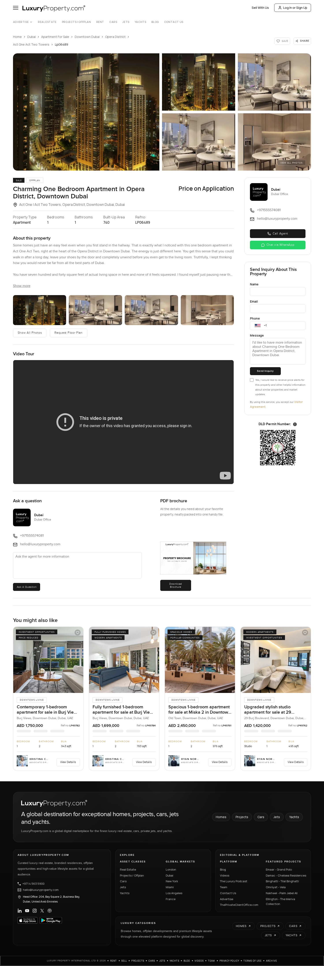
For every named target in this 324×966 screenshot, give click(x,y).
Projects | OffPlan (76, 22)
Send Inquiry (265, 371)
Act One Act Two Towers (31, 44)
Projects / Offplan (132, 875)
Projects (242, 817)
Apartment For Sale (55, 37)
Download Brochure (175, 585)
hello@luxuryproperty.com (41, 890)
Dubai (31, 37)
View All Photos (291, 163)
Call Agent (280, 233)
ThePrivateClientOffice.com (239, 905)
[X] (42, 911)
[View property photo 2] (198, 82)
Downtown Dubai (87, 37)
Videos (224, 875)
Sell (124, 961)
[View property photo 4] (198, 142)
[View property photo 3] (274, 82)
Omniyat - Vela (276, 887)
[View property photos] (86, 112)
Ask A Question (26, 586)
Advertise (21, 22)
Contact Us (173, 22)
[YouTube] (27, 911)
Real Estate (47, 22)
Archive (271, 961)
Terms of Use (252, 961)
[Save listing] (77, 632)
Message (257, 335)
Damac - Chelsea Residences (286, 875)
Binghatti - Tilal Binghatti (282, 881)
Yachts (140, 22)
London (171, 869)
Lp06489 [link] (61, 44)
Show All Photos (30, 333)
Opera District (115, 37)
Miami (170, 887)
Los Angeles (174, 893)
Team (223, 887)
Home (17, 37)
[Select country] (257, 325)
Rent (100, 22)
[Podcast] (50, 911)
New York (172, 881)
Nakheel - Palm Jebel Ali (282, 893)
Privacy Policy (229, 961)
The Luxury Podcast (233, 881)
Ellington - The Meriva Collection (280, 901)
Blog (155, 22)
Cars (113, 22)
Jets (125, 22)
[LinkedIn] (20, 911)
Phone (255, 318)
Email (254, 301)
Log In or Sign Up (295, 8)
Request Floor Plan (68, 333)
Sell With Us (260, 8)
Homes (221, 817)
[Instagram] (35, 911)
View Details (68, 762)
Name (254, 284)
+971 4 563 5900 (33, 884)
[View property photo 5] (274, 142)
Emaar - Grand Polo (279, 869)
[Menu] (15, 7)
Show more (21, 286)
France (170, 899)
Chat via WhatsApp (280, 245)
